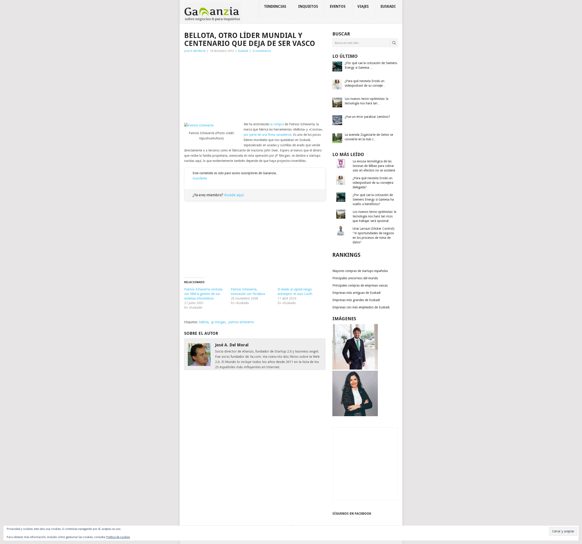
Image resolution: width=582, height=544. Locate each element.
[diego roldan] (355, 368)
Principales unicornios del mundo (355, 278)
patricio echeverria (241, 322)
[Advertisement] (255, 87)
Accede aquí (234, 195)
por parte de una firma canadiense (267, 134)
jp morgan (218, 322)
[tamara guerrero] (355, 415)
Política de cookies (118, 537)
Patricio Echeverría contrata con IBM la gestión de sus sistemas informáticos (203, 293)
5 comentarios (261, 51)
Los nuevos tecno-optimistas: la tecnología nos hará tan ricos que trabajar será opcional (374, 216)
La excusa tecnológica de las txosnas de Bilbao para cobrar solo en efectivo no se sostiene (374, 165)
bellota (203, 322)
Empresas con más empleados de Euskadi (360, 307)
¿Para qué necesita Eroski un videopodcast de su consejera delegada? (373, 182)
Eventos (338, 6)
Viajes (363, 6)
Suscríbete (200, 178)
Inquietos (308, 6)
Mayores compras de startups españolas (360, 271)
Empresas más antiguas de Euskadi (356, 293)
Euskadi (388, 6)
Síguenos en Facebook (351, 513)
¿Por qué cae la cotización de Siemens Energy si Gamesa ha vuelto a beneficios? (373, 199)
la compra (277, 124)
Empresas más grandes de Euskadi (356, 300)
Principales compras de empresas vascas (360, 285)
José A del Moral (195, 51)
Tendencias (275, 6)
